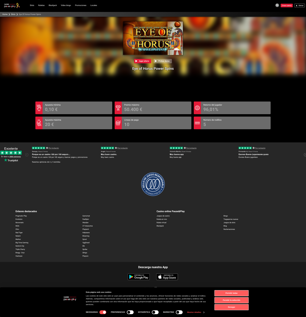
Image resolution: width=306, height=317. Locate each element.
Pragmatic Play (21, 216)
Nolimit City (20, 246)
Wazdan (85, 223)
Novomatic (20, 223)
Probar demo (163, 61)
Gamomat (86, 216)
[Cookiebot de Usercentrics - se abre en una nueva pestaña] (70, 312)
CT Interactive (87, 226)
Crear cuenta (287, 5)
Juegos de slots (229, 223)
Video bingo (66, 5)
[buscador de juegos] (277, 5)
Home (5, 14)
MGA (17, 226)
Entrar (301, 5)
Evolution (19, 219)
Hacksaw (19, 256)
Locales (93, 5)
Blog (225, 226)
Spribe (84, 249)
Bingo (226, 216)
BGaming (85, 236)
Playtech (85, 229)
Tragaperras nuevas (231, 219)
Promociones (80, 5)
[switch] (130, 312)
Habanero (86, 233)
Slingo (84, 253)
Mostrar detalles (194, 312)
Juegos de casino (163, 216)
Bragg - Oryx (20, 253)
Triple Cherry (20, 249)
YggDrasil (86, 243)
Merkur (18, 239)
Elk (83, 246)
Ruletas (41, 5)
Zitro (17, 229)
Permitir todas (232, 293)
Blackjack (53, 5)
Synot (84, 239)
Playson (85, 256)
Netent (18, 236)
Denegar (231, 307)
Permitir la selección (231, 300)
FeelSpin (85, 219)
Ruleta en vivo (162, 219)
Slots (32, 5)
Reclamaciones (229, 229)
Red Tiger (19, 233)
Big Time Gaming (22, 243)
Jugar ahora (144, 61)
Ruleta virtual (161, 223)
